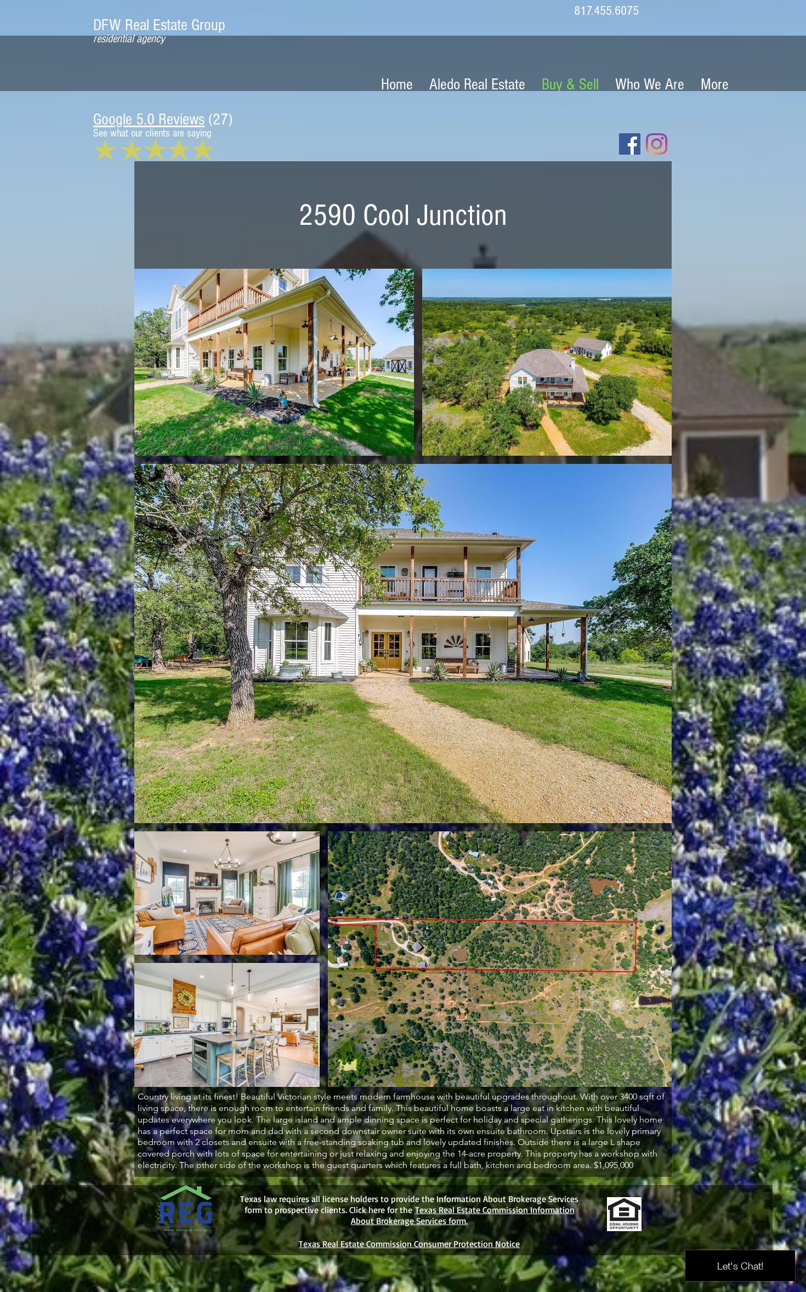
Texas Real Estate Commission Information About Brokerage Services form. (463, 1215)
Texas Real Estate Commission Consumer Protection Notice (409, 1243)
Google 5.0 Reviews (149, 119)
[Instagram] (656, 144)
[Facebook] (629, 144)
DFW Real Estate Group (161, 25)
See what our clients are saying (152, 133)
